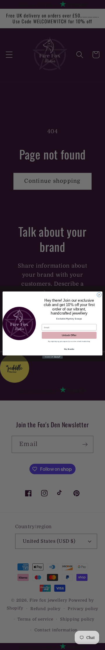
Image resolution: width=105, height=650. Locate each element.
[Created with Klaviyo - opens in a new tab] (52, 357)
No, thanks (69, 349)
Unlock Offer (69, 335)
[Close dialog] (99, 294)
